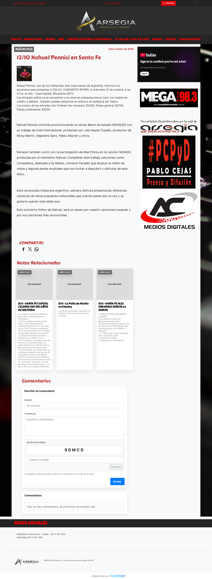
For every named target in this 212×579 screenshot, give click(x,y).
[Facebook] (184, 3)
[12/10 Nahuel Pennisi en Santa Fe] (24, 73)
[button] (158, 3)
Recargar (116, 466)
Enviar (117, 481)
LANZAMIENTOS (190, 39)
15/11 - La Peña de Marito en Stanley (73, 305)
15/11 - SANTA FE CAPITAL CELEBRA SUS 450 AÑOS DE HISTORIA (33, 307)
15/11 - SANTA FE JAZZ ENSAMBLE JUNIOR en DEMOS (112, 307)
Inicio (16, 39)
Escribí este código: (36, 442)
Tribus (50, 39)
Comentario (30, 413)
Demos (157, 39)
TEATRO (170, 39)
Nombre (28, 400)
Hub (61, 39)
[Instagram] (190, 3)
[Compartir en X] (29, 249)
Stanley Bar (33, 39)
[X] (179, 3)
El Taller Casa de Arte (132, 39)
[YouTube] (196, 3)
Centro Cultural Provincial (89, 39)
